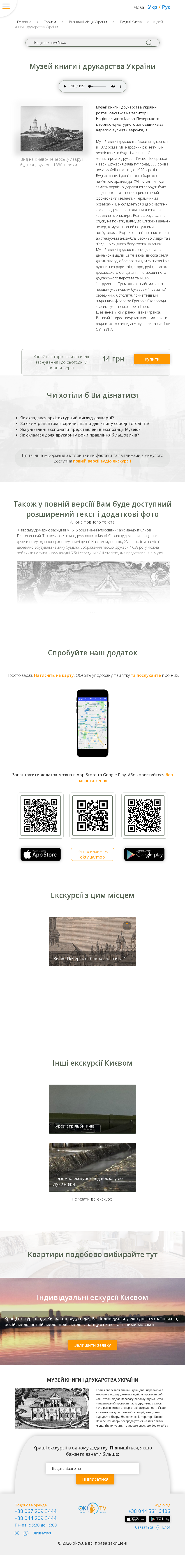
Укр (152, 6)
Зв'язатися (42, 1533)
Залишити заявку (92, 1345)
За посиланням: (92, 854)
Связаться (144, 1527)
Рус (166, 6)
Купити (152, 359)
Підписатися (95, 1479)
